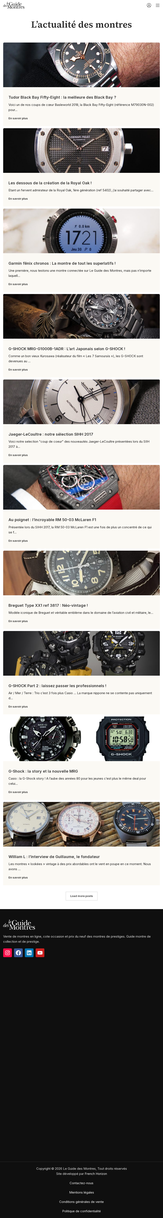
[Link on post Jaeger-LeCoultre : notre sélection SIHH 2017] (81, 401)
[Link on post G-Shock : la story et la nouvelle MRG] (81, 738)
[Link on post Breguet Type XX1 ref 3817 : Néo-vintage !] (81, 573)
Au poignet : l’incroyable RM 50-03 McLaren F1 (52, 519)
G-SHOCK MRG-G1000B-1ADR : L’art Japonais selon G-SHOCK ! (66, 349)
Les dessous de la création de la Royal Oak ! (50, 183)
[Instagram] (7, 952)
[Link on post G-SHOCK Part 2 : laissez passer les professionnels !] (81, 653)
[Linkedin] (29, 952)
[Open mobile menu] (157, 5)
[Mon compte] (149, 5)
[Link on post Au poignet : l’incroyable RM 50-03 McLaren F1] (81, 487)
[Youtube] (40, 952)
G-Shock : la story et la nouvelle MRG (43, 771)
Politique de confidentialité (81, 1211)
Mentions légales (81, 1192)
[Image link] (19, 924)
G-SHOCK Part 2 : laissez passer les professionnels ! (57, 686)
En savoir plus (18, 118)
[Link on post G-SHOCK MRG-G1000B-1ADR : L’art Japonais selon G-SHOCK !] (81, 316)
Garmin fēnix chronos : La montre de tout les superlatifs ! (62, 263)
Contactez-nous (81, 1183)
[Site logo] (13, 5)
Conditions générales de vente (81, 1202)
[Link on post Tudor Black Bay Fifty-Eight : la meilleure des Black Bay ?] (81, 65)
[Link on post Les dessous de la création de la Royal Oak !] (81, 150)
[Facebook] (18, 952)
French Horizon (96, 1174)
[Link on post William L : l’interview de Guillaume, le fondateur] (81, 824)
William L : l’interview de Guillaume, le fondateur (54, 856)
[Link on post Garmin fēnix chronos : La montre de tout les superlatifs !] (81, 231)
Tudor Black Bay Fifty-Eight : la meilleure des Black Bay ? (62, 97)
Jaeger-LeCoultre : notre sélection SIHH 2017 (50, 434)
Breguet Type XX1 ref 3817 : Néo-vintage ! (48, 605)
